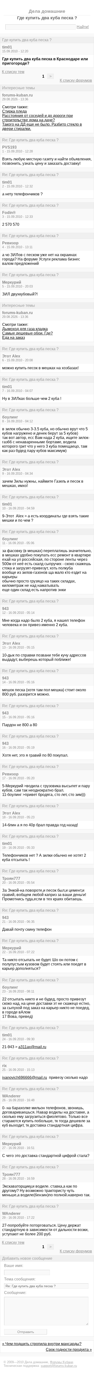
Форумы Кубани (61, 1362)
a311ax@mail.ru (32, 1047)
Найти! (83, 27)
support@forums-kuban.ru (59, 1366)
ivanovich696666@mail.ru (24, 1077)
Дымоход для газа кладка (25, 329)
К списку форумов (76, 80)
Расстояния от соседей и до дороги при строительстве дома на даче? (37, 118)
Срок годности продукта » (69, 1350)
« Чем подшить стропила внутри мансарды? (41, 1344)
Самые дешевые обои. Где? (27, 333)
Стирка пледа (14, 111)
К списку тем (13, 72)
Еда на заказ (13, 337)
